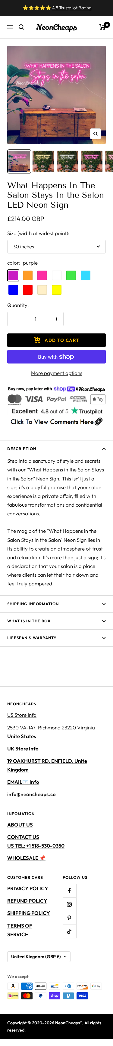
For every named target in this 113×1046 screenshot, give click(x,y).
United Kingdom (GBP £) (36, 956)
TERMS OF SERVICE (19, 929)
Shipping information (33, 603)
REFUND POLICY (27, 900)
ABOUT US (20, 824)
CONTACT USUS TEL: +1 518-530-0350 (35, 841)
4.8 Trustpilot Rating (72, 8)
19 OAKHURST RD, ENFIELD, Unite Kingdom (47, 765)
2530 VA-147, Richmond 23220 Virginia (51, 731)
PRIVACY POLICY (27, 888)
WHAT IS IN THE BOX (29, 620)
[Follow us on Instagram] (69, 904)
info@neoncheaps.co (31, 794)
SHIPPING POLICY (28, 913)
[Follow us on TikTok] (69, 931)
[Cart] (102, 27)
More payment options (56, 373)
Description (21, 448)
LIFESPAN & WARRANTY (32, 637)
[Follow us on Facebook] (69, 890)
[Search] (21, 27)
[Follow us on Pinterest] (69, 918)
